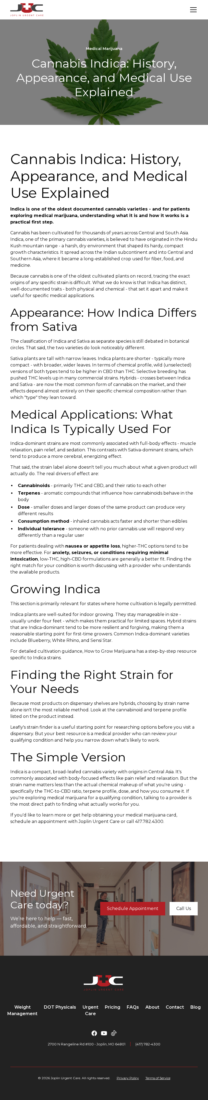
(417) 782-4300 (147, 1044)
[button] (192, 9)
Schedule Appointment (132, 908)
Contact (175, 1007)
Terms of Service (157, 1078)
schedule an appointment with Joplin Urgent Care (65, 821)
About (152, 1007)
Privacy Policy (128, 1078)
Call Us (183, 908)
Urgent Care (90, 1010)
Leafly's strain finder (31, 727)
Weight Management (22, 1010)
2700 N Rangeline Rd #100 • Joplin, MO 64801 (86, 1044)
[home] (26, 9)
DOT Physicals (60, 1007)
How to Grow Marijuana (109, 651)
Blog (195, 1007)
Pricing (112, 1007)
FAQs (133, 1007)
